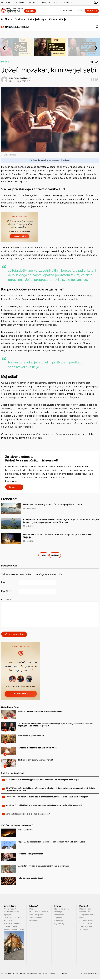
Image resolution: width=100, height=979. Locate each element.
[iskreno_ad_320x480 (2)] (20, 700)
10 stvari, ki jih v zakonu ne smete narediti (35, 760)
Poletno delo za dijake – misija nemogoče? (31, 814)
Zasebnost (63, 974)
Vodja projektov (36, 917)
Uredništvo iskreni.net (38, 912)
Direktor (32, 909)
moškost (43, 555)
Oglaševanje (59, 923)
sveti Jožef (55, 555)
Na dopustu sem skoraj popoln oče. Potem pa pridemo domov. (53, 504)
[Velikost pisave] (96, 62)
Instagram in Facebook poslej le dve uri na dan (38, 748)
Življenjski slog (36, 19)
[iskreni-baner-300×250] (19, 241)
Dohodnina (59, 915)
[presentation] (3, 46)
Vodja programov (36, 915)
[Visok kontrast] (91, 62)
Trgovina (58, 917)
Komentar (7, 599)
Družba (19, 19)
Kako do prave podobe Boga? (30, 878)
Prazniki (5, 61)
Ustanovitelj (34, 920)
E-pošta (6, 591)
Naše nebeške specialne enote (31, 735)
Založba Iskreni (85, 923)
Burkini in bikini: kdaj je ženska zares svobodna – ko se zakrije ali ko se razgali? (46, 779)
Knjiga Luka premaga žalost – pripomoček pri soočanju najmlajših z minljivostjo (51, 842)
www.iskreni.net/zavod (14, 929)
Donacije (58, 912)
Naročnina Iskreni (61, 909)
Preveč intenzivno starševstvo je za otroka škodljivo (40, 711)
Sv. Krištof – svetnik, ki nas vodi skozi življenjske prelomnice (43, 866)
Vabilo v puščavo (25, 830)
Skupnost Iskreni (86, 920)
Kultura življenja (57, 19)
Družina (5, 19)
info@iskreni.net (13, 923)
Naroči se (14, 487)
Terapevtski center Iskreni (12, 8)
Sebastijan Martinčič (22, 78)
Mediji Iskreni (85, 909)
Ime (4, 582)
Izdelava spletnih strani (90, 974)
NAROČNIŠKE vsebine (17, 27)
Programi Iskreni (86, 912)
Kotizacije (58, 920)
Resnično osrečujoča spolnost (30, 854)
